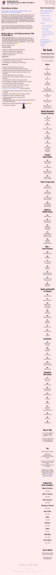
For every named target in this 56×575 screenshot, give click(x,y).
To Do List (43, 44)
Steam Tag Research (47, 31)
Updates (7, 11)
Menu (8, 4)
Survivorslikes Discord (46, 41)
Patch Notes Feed (44, 13)
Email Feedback (44, 42)
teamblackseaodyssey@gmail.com (11, 88)
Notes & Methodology (47, 25)
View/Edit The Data (45, 15)
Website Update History (46, 11)
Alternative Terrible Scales (48, 34)
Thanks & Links (45, 35)
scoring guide (47, 474)
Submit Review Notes (47, 20)
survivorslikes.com (28, 568)
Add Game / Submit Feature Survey (46, 18)
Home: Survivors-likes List (47, 10)
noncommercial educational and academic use (28, 571)
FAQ (43, 37)
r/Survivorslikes (44, 39)
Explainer (42, 23)
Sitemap (42, 45)
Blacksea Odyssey (24, 11)
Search (13, 4)
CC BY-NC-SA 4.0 (41, 571)
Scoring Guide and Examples (45, 29)
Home (17, 4)
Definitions (47, 469)
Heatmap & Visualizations (48, 32)
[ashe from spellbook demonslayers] (4, 2)
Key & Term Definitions (47, 27)
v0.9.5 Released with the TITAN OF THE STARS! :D (17, 11)
